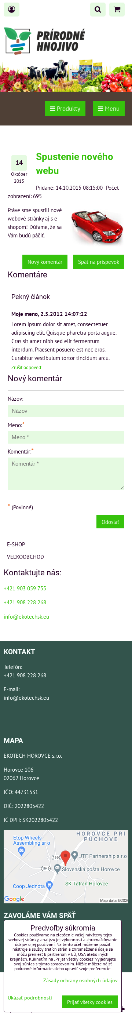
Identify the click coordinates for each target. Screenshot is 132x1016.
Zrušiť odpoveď (26, 367)
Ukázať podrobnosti (30, 998)
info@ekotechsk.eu (26, 616)
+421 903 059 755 (25, 588)
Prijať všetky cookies (90, 1001)
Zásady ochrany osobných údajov (80, 980)
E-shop (16, 544)
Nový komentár (44, 261)
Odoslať (110, 521)
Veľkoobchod (25, 556)
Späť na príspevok (98, 261)
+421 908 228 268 (25, 602)
